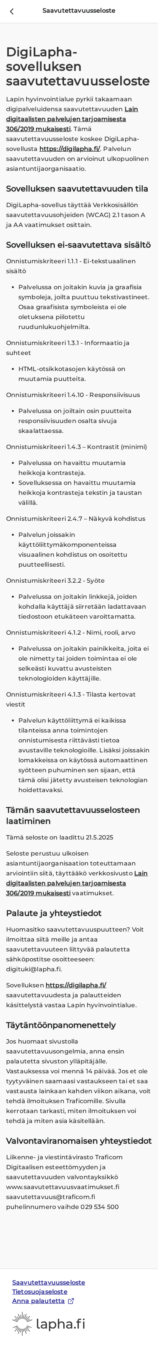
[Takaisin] (11, 11)
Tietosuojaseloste (39, 1291)
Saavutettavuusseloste (48, 1282)
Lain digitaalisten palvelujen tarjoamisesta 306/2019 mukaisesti (72, 119)
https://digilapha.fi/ (70, 148)
